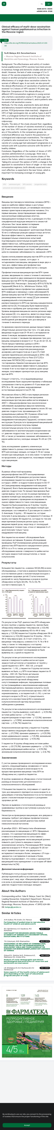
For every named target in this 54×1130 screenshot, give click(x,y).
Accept (27, 1125)
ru (42, 4)
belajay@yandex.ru (13, 907)
